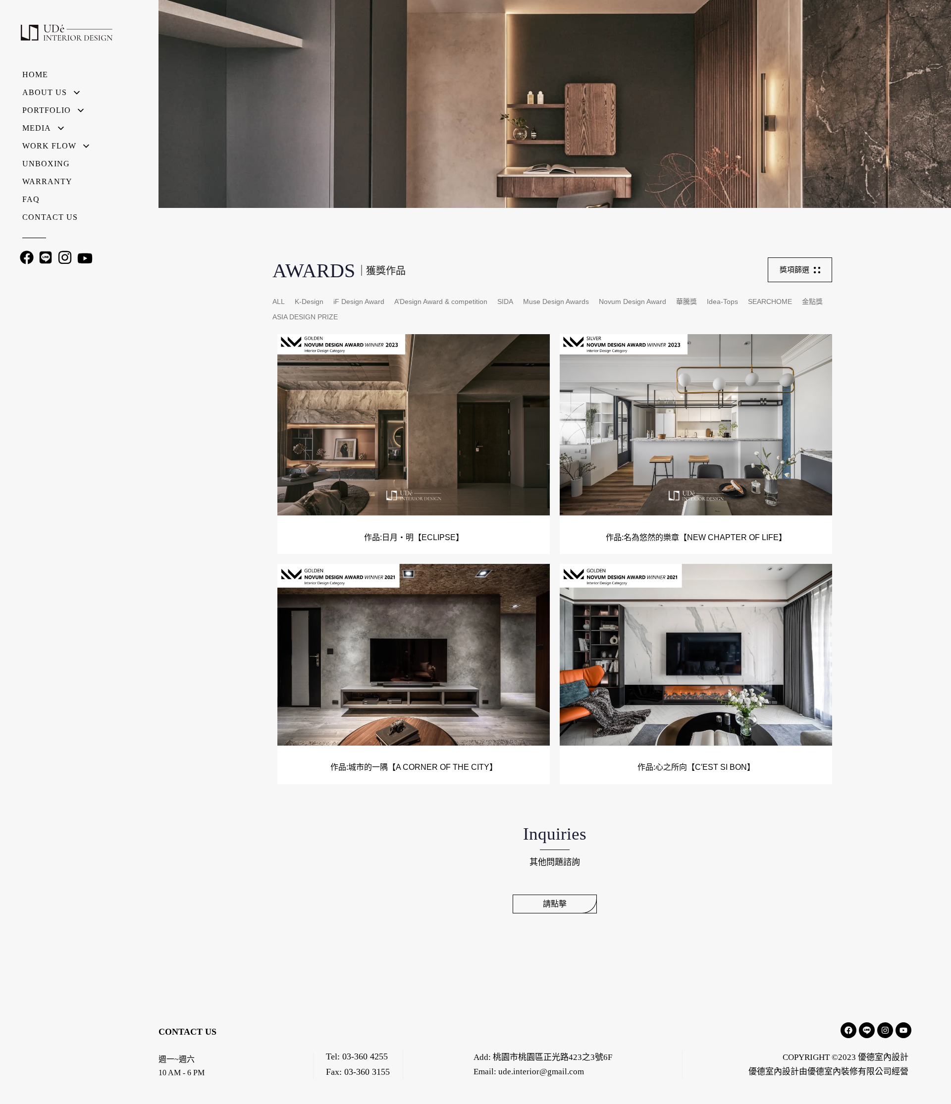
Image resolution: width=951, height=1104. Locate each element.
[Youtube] (903, 1030)
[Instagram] (885, 1030)
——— (34, 237)
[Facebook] (848, 1030)
